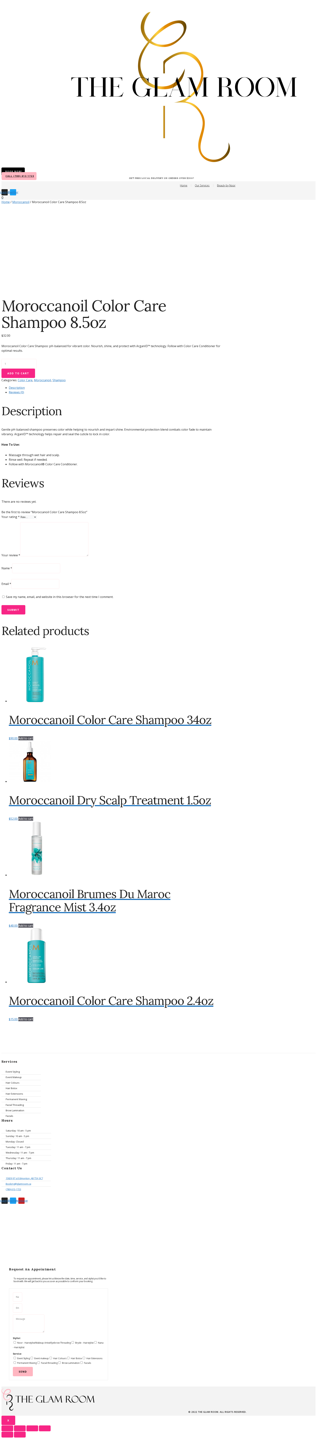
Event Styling (23, 1358)
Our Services (202, 185)
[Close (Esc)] (7, 1428)
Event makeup (41, 1358)
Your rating (10, 517)
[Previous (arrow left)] (7, 1435)
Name (6, 568)
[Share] (20, 1428)
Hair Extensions (94, 1358)
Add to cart (18, 373)
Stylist (16, 1338)
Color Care (25, 380)
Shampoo (59, 380)
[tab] (115, 387)
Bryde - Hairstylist (84, 1342)
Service (17, 1353)
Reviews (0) (16, 392)
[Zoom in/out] (45, 1428)
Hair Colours (59, 1358)
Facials (87, 1363)
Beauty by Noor (226, 185)
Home (183, 185)
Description (17, 388)
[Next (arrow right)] (20, 1435)
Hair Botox (76, 1358)
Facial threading (49, 1363)
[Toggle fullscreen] (32, 1428)
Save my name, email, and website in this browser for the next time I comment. (59, 597)
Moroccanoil (20, 202)
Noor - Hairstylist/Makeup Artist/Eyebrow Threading (44, 1342)
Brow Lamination (71, 1363)
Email (6, 584)
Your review (10, 555)
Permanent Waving (27, 1363)
